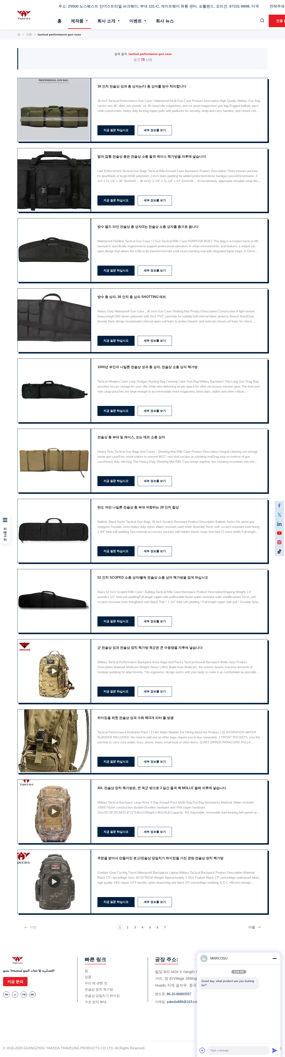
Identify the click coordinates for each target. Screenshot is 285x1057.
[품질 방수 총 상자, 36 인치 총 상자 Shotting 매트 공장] (54, 320)
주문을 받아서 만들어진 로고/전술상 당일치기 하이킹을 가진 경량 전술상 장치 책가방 (160, 858)
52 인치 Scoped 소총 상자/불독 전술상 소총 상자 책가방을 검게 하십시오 (152, 577)
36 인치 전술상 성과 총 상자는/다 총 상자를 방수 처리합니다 (141, 86)
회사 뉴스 (165, 21)
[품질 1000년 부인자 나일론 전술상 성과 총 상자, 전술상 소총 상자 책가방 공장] (54, 390)
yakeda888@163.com (183, 1002)
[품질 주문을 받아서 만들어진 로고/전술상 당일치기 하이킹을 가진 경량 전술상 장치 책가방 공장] (54, 881)
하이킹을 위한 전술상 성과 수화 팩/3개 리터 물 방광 (135, 718)
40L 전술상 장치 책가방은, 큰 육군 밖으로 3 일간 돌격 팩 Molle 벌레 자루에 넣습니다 (161, 788)
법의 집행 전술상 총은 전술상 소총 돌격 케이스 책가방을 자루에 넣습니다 (151, 156)
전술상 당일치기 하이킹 (102, 995)
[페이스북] (279, 505)
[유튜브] (279, 533)
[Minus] (274, 958)
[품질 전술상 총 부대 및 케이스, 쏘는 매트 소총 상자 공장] (54, 460)
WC (32, 994)
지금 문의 (15, 982)
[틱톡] (279, 551)
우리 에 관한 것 (96, 983)
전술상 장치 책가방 (99, 989)
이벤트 (135, 21)
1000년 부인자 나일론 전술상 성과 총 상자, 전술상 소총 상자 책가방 (147, 367)
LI (15, 994)
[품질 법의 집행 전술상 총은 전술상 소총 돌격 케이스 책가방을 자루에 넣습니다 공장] (54, 180)
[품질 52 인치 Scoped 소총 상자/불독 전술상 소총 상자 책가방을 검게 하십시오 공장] (54, 601)
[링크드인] (279, 523)
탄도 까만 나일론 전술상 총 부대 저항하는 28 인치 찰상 (138, 507)
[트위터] (279, 514)
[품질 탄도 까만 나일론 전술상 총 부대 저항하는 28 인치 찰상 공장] (54, 531)
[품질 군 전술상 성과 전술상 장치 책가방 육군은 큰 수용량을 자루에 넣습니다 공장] (54, 671)
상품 (29, 34)
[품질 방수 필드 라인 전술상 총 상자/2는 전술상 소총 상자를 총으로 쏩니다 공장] (54, 250)
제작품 (77, 21)
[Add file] (202, 1050)
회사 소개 (106, 21)
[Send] (274, 1050)
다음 (251, 927)
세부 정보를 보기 (155, 130)
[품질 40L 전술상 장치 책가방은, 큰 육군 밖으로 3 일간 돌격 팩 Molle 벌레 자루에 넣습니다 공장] (54, 811)
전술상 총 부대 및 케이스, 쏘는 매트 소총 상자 (131, 437)
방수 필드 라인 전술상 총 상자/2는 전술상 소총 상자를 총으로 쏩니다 (148, 226)
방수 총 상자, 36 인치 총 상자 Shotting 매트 (131, 297)
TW (24, 994)
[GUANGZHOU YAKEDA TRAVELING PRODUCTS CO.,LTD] (25, 15)
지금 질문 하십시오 (116, 130)
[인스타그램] (279, 542)
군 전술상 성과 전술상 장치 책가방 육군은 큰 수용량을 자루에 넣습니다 (150, 647)
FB (6, 994)
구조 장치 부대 (95, 1002)
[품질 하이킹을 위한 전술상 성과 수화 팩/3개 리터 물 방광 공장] (54, 741)
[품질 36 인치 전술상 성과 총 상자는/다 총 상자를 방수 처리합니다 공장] (54, 110)
